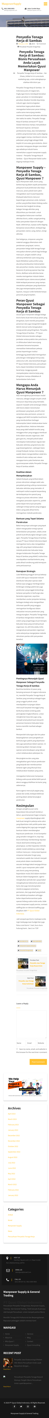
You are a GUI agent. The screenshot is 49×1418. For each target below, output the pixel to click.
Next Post (26, 981)
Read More (7, 1369)
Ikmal (10, 1220)
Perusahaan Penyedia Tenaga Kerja (30, 47)
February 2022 (13, 1190)
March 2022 (12, 1184)
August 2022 (12, 1157)
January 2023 (13, 1130)
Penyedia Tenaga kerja (26, 950)
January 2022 (13, 1195)
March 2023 (12, 1119)
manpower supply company (28, 946)
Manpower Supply (15, 1225)
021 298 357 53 (24, 941)
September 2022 (14, 1152)
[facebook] (14, 1406)
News (10, 1231)
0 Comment (42, 44)
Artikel (10, 1215)
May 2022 (11, 1173)
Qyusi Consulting (33, 1345)
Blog (29, 1337)
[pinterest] (34, 1406)
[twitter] (21, 1406)
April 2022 (11, 1179)
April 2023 (11, 1114)
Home (7, 1334)
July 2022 (11, 1163)
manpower (20, 818)
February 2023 (13, 1124)
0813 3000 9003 (37, 941)
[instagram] (28, 1406)
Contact (30, 1341)
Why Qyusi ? (9, 1341)
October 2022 (13, 1146)
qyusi (39, 950)
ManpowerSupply (11, 3)
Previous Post (37, 963)
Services (30, 1334)
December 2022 (14, 1135)
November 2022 (14, 1141)
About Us (8, 1337)
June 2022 (12, 1168)
